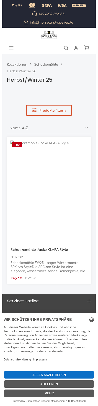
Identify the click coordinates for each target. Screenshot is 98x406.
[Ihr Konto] (76, 47)
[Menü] (11, 47)
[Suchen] (66, 47)
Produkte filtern (52, 110)
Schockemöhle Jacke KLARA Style (39, 249)
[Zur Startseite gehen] (49, 34)
